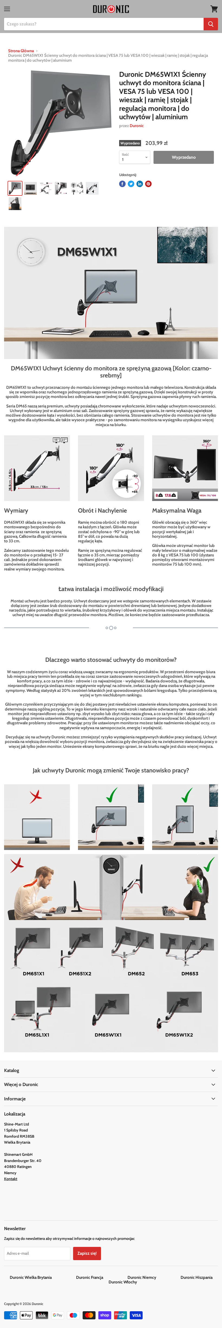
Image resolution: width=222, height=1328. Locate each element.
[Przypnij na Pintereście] (148, 184)
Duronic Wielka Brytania (42, 1277)
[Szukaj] (211, 24)
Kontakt (10, 1178)
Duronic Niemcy (154, 1277)
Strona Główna (21, 51)
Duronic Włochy (123, 1282)
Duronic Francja (101, 1277)
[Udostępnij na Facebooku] (122, 184)
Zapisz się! (87, 1253)
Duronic (137, 125)
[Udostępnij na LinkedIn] (139, 184)
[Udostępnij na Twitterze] (131, 184)
